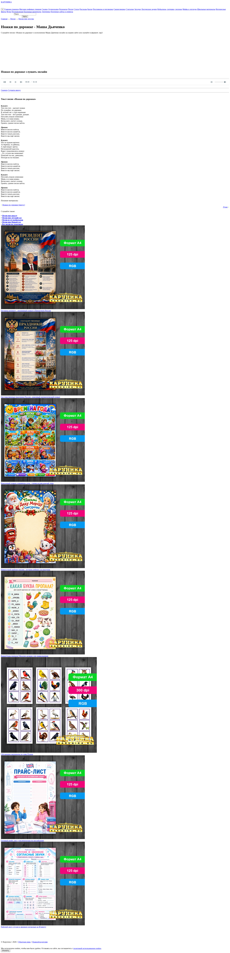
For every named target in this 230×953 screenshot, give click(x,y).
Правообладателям (40, 942)
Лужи (225, 207)
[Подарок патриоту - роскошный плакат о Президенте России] (43, 308)
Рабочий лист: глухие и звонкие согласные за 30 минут (23, 927)
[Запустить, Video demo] (15, 82)
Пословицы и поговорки (103, 9)
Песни (70, 9)
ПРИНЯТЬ (5, 951)
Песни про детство (26, 19)
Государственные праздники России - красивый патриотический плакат (30, 397)
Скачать (4, 90)
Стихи (76, 9)
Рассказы (83, 9)
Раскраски (63, 9)
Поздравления (17, 12)
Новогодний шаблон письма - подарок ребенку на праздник (25, 570)
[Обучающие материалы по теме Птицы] (49, 752)
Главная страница (11, 9)
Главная (4, 19)
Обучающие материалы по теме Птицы (17, 754)
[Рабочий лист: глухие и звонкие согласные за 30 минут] (43, 925)
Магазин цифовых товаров (30, 9)
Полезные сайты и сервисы (62, 12)
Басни (89, 9)
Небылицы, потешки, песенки (169, 9)
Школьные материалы (206, 9)
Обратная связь (24, 942)
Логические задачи (149, 9)
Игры (9, 12)
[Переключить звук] (211, 82)
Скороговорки (119, 9)
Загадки (137, 9)
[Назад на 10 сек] (10, 82)
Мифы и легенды (190, 9)
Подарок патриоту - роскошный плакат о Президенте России (26, 311)
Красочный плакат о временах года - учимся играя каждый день (27, 483)
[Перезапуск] (4, 82)
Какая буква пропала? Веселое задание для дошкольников (24, 656)
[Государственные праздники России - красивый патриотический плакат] (43, 395)
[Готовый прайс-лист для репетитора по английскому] (43, 838)
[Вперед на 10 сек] (21, 82)
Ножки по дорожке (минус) (13, 205)
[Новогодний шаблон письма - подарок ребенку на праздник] (43, 567)
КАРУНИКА (6, 2)
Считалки (130, 9)
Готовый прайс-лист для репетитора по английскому (22, 841)
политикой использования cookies (87, 948)
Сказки (45, 9)
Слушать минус (14, 90)
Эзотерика (46, 12)
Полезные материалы (32, 12)
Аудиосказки (53, 9)
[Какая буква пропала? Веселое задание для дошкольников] (43, 654)
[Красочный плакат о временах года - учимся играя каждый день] (43, 481)
